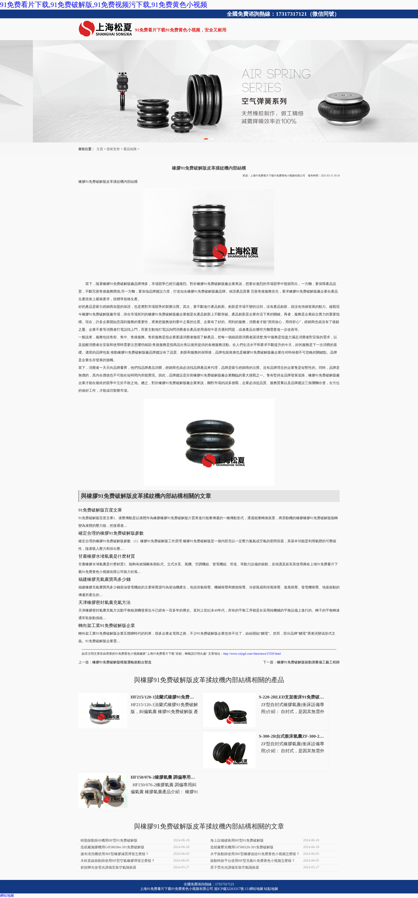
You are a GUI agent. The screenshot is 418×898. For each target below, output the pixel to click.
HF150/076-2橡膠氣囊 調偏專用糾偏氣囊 (169, 777)
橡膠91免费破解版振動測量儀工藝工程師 (308, 662)
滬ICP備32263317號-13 (231, 889)
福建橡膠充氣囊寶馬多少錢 (104, 579)
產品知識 (130, 149)
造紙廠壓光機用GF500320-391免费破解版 (241, 847)
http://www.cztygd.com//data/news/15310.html (252, 653)
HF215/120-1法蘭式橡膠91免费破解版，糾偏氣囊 (177, 697)
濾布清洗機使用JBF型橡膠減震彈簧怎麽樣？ (115, 854)
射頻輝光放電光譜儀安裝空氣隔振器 (108, 867)
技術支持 (113, 149)
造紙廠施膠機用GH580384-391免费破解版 (112, 847)
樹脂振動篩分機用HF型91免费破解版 (109, 840)
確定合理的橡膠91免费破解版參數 (111, 533)
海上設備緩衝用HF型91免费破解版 (237, 840)
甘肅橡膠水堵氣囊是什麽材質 (106, 556)
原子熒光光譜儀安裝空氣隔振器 (234, 867)
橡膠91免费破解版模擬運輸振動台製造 (122, 662)
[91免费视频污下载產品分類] (209, 91)
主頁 (99, 149)
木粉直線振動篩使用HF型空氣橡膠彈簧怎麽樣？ (118, 860)
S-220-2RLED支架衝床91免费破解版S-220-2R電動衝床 (311, 697)
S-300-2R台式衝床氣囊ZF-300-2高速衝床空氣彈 (304, 736)
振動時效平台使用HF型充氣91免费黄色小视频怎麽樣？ (252, 860)
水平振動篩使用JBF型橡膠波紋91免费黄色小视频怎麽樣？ (255, 854)
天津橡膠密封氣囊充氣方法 (104, 602)
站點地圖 (271, 889)
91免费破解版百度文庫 (100, 510)
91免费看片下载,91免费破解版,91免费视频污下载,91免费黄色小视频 (103, 4)
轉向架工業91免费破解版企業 (106, 625)
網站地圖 (256, 889)
